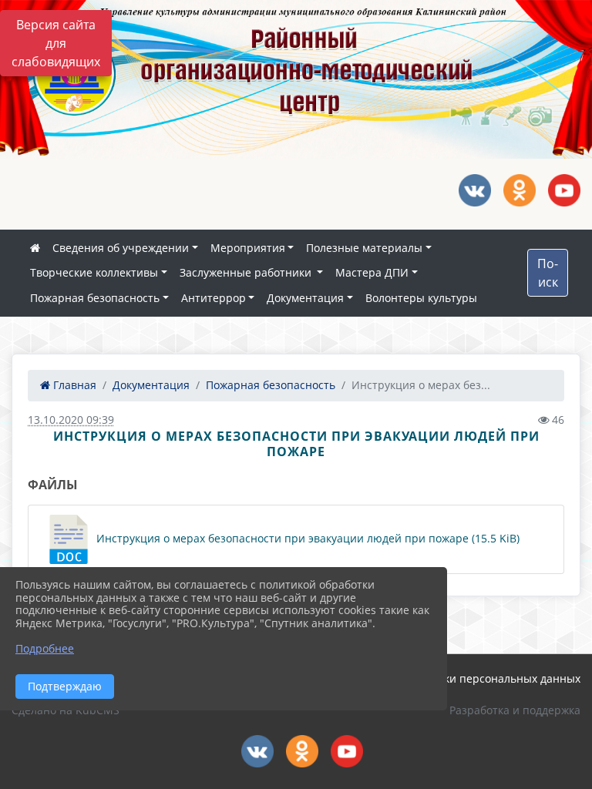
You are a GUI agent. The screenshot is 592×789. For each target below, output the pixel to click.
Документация (305, 297)
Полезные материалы (364, 247)
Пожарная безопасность (95, 297)
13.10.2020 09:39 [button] (71, 419)
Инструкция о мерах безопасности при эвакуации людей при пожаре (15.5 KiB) (306, 538)
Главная (73, 385)
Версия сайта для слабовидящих (56, 43)
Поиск (547, 272)
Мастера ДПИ (372, 272)
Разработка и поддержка (514, 710)
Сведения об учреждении (120, 247)
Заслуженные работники (247, 272)
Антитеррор (213, 297)
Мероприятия (247, 247)
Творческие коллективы (94, 272)
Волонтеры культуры (421, 297)
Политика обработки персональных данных (463, 678)
